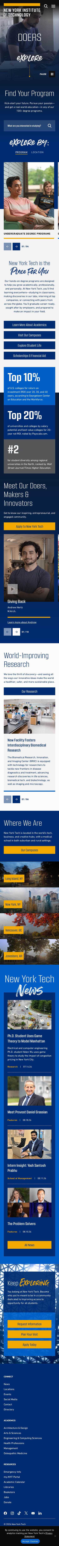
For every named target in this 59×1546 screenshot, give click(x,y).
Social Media (10, 1399)
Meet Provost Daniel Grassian (28, 1112)
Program (21, 152)
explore (29, 58)
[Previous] (7, 246)
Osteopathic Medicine (15, 1453)
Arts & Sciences (12, 1433)
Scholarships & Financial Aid (29, 356)
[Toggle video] (52, 74)
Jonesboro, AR (13, 956)
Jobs (6, 1497)
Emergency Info (12, 1471)
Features (12, 1120)
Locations (9, 1389)
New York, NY (13, 904)
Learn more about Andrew (22, 622)
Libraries (9, 1487)
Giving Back (17, 601)
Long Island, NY (14, 878)
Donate (7, 1502)
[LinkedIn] (40, 1513)
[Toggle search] (46, 6)
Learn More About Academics (29, 325)
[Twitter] (26, 1513)
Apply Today (30, 1344)
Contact (8, 1404)
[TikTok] (19, 1513)
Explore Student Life (29, 345)
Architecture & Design (16, 1427)
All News (29, 1245)
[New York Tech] (22, 9)
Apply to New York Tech (29, 526)
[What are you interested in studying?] (29, 125)
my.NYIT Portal (12, 1476)
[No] (55, 1536)
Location (37, 152)
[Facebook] (5, 1513)
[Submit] (49, 126)
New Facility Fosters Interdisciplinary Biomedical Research (27, 745)
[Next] (16, 246)
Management (11, 1448)
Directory (9, 1409)
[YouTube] (33, 1513)
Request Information (29, 1324)
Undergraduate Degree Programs (27, 233)
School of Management (20, 1178)
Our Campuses (29, 850)
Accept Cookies (30, 1541)
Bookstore (9, 1492)
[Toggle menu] (53, 6)
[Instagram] (12, 1513)
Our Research (29, 691)
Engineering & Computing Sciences (23, 1438)
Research (13, 1066)
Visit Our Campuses (29, 335)
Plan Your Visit (29, 1334)
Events (7, 1394)
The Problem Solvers (22, 1223)
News (7, 1384)
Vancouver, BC (13, 930)
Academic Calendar (14, 1481)
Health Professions (14, 1443)
